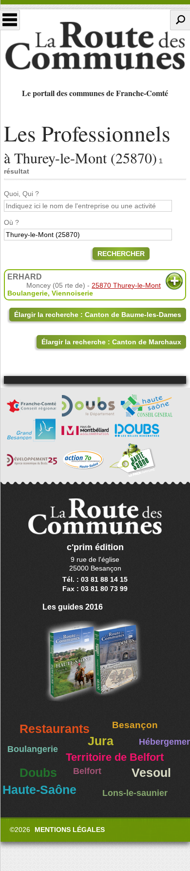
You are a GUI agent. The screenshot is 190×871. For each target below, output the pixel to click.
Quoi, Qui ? (21, 194)
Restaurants (54, 728)
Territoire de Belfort (115, 757)
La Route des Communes (95, 45)
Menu (10, 20)
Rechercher (121, 253)
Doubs (38, 772)
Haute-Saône (39, 789)
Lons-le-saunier (135, 793)
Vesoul (151, 772)
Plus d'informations (174, 281)
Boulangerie (27, 293)
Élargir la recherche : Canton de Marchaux (111, 342)
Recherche (180, 20)
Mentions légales (70, 829)
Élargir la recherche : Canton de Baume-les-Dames (97, 314)
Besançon (135, 725)
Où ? (11, 222)
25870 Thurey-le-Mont (126, 285)
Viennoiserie (72, 293)
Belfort (87, 771)
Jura (101, 741)
